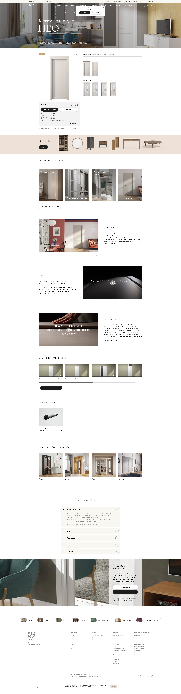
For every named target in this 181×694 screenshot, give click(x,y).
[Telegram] (118, 599)
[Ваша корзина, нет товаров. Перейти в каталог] (147, 5)
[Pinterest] (151, 676)
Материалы (60, 42)
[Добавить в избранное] (79, 54)
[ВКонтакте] (114, 599)
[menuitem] (59, 5)
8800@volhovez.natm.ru (92, 676)
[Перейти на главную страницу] (34, 5)
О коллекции (51, 42)
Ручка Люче (43, 428)
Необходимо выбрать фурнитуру (68, 105)
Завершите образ (83, 42)
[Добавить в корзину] (61, 430)
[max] (148, 676)
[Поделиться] (76, 54)
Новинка (42, 54)
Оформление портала (109, 54)
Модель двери (87, 54)
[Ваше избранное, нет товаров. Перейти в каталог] (149, 5)
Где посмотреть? (74, 123)
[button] (51, 185)
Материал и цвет (96, 54)
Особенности (42, 42)
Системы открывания (71, 42)
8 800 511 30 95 (86, 674)
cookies (73, 685)
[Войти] (152, 5)
